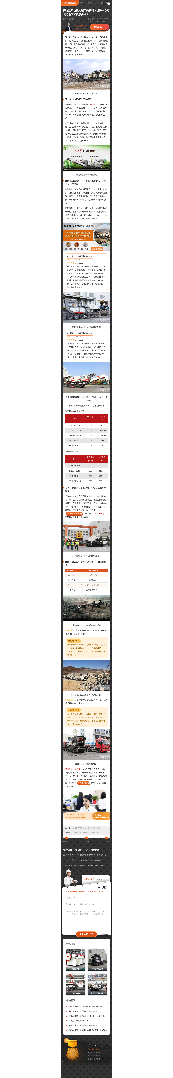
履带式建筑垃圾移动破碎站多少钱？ (83, 1025)
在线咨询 (83, 783)
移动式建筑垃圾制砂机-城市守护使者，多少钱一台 (88, 1030)
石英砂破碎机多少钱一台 (79, 1021)
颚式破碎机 (76, 969)
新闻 (90, 3)
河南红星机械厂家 (72, 769)
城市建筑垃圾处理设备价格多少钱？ (83, 1011)
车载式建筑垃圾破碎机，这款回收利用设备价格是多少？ (88, 1016)
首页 (82, 3)
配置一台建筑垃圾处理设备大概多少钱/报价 (86, 1007)
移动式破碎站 (76, 993)
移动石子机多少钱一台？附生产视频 (86, 828)
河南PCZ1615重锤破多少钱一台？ (85, 833)
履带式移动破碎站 (97, 993)
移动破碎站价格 (97, 969)
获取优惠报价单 (86, 934)
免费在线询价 (73, 514)
